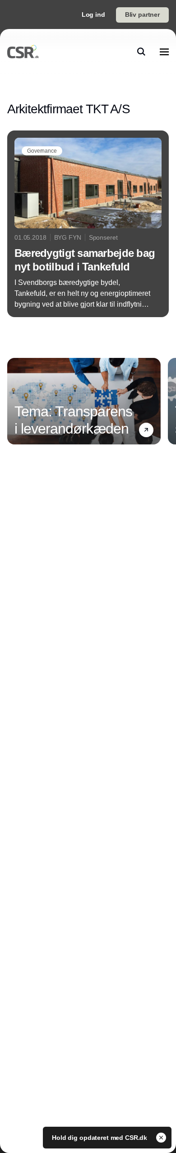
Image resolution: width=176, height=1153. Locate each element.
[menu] (164, 52)
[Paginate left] (14, 401)
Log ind (93, 14)
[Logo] (23, 51)
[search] (141, 52)
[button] (146, 430)
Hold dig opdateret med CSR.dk (100, 1137)
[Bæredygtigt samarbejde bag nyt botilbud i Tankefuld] (88, 223)
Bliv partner (142, 14)
